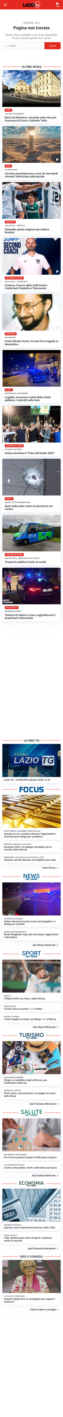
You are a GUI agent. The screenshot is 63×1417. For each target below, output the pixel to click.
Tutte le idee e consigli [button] (43, 1309)
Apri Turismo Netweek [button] (43, 1103)
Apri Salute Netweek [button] (44, 1175)
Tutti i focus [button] (49, 867)
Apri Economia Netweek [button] (42, 1248)
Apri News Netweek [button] (44, 944)
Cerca (52, 45)
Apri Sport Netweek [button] (44, 1026)
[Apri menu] (5, 5)
